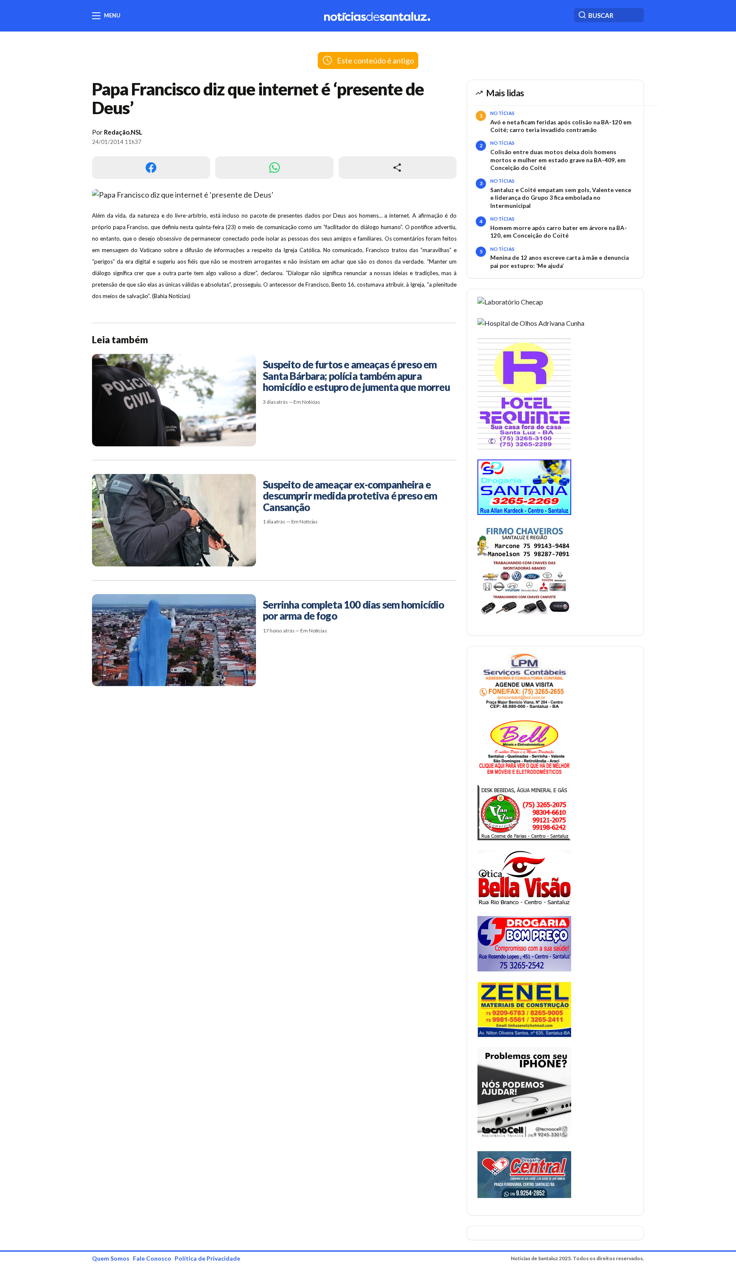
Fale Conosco (152, 1258)
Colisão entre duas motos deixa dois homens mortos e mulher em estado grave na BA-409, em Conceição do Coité (558, 160)
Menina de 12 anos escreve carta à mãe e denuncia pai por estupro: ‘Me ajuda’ (559, 261)
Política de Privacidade (207, 1258)
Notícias (502, 113)
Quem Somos (110, 1258)
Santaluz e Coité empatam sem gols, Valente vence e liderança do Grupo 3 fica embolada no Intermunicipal (560, 198)
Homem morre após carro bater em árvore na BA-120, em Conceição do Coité (558, 231)
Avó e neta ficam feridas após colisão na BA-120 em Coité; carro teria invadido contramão (561, 126)
